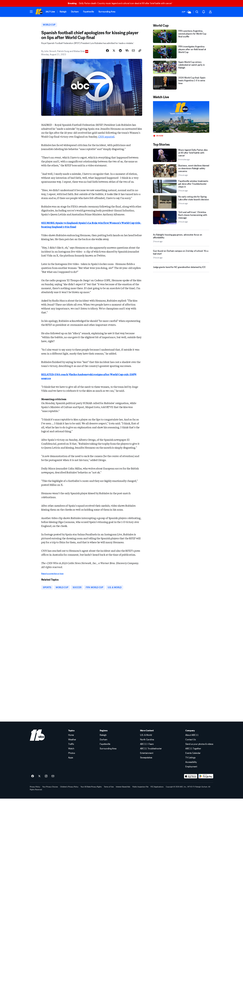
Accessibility (191, 762)
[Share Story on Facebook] (107, 50)
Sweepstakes (146, 757)
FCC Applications (157, 787)
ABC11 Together (193, 748)
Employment (191, 767)
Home (71, 735)
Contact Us (190, 739)
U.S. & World (146, 735)
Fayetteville (88, 11)
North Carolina (147, 739)
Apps (70, 757)
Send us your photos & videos (199, 744)
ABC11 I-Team (147, 744)
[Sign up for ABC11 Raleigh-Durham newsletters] (53, 776)
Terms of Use (109, 787)
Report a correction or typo (52, 573)
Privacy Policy (35, 787)
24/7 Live (50, 11)
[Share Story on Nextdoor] (126, 50)
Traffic (71, 744)
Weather (72, 739)
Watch (71, 748)
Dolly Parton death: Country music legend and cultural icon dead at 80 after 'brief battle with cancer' (120, 3)
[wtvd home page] (37, 735)
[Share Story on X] (114, 50)
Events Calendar (193, 753)
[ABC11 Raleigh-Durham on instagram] (46, 776)
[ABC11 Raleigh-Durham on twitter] (39, 776)
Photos (71, 753)
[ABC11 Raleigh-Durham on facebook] (32, 776)
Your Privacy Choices (50, 787)
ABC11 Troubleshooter (151, 748)
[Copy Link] (139, 50)
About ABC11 (191, 735)
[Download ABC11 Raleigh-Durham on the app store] (190, 776)
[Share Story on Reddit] (120, 50)
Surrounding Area (106, 11)
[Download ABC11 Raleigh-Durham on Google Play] (205, 776)
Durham (75, 11)
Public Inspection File (140, 787)
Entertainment (146, 753)
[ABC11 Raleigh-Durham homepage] (39, 12)
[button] (31, 11)
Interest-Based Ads (123, 787)
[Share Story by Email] (133, 50)
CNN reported (106, 136)
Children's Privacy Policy (69, 787)
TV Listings (190, 757)
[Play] (181, 117)
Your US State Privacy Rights (91, 787)
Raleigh (63, 11)
